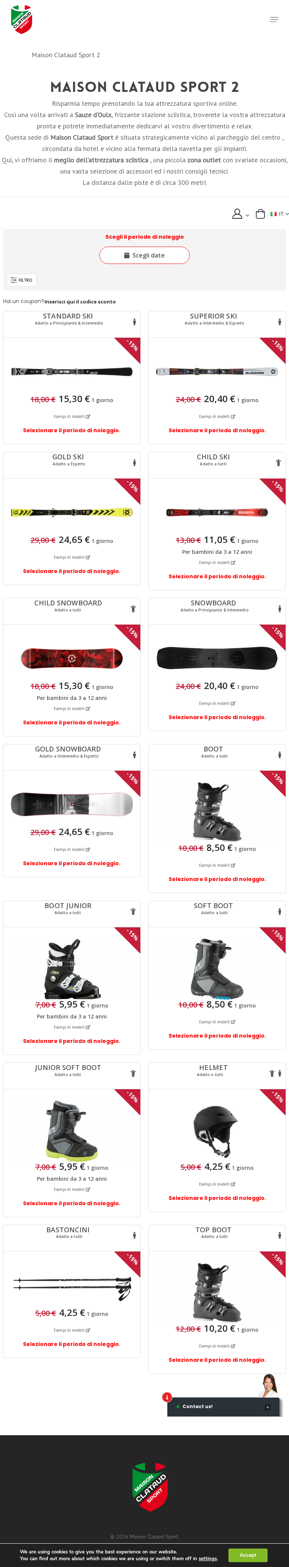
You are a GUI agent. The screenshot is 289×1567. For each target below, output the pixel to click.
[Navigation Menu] (274, 19)
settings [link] (208, 1558)
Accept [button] (248, 1555)
